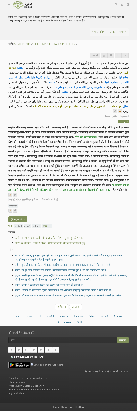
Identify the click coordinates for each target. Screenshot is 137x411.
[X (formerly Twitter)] (19, 350)
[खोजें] (116, 5)
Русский (104, 316)
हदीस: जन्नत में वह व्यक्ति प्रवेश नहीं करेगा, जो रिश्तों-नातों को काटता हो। (50, 285)
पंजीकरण (122, 340)
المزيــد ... (123, 121)
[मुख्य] (9, 5)
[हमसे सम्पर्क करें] (122, 5)
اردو (39, 316)
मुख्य (94, 32)
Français (78, 316)
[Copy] (115, 111)
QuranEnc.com (16, 378)
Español (50, 316)
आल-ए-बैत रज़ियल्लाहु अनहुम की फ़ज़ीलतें (58, 44)
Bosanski (117, 316)
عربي (17, 316)
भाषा (83, 9)
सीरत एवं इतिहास (23, 243)
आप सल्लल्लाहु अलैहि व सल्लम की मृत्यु (66, 243)
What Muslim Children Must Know (26, 386)
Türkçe (91, 316)
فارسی (68, 322)
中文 (57, 322)
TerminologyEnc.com (37, 378)
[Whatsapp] (26, 350)
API (126, 371)
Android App (48, 9)
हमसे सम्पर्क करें (111, 371)
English (28, 316)
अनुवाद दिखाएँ (19, 219)
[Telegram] (33, 350)
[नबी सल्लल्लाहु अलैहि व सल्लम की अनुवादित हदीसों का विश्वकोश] (22, 5)
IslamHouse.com (17, 382)
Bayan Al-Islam (16, 393)
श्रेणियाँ (103, 32)
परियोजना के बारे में (92, 371)
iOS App (70, 9)
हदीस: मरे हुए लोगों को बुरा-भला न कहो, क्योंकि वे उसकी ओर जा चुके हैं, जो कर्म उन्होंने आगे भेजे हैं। (61, 270)
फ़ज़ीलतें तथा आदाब (118, 32)
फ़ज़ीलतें (35, 44)
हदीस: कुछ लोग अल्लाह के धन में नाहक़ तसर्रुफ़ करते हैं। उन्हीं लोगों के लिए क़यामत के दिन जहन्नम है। (63, 264)
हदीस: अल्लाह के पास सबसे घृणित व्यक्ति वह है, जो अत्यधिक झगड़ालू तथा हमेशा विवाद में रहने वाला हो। (64, 290)
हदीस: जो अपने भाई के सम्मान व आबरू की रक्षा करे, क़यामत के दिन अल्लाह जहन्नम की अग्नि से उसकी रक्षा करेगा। (69, 295)
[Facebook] (11, 350)
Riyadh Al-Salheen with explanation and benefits (33, 389)
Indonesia (64, 316)
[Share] (104, 55)
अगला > (76, 306)
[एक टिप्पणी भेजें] (120, 111)
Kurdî (79, 322)
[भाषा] (128, 5)
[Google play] (41, 350)
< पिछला (61, 306)
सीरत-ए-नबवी (39, 243)
